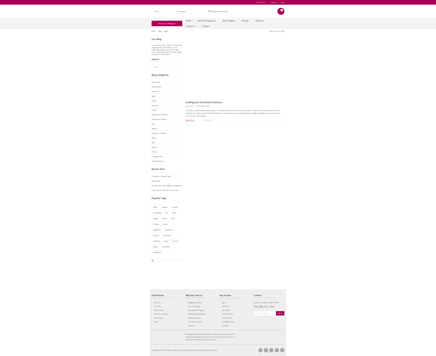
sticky (166, 241)
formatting (157, 213)
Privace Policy (159, 310)
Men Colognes (229, 20)
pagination (157, 230)
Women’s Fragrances (207, 20)
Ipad (153, 124)
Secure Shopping (194, 306)
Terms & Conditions (161, 314)
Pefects (154, 147)
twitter (155, 247)
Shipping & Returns (195, 302)
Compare (274, 2)
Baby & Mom (156, 87)
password (168, 230)
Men (153, 142)
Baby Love (155, 91)
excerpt (175, 207)
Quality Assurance (194, 318)
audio (155, 207)
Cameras (155, 105)
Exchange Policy (228, 322)
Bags (153, 96)
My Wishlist (226, 310)
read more (167, 235)
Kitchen (154, 129)
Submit (280, 313)
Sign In (224, 302)
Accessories (156, 82)
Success (175, 241)
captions (165, 207)
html (174, 213)
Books (154, 101)
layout (164, 218)
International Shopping (196, 310)
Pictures (156, 235)
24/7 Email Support (195, 322)
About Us (157, 302)
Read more (190, 120)
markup (156, 224)
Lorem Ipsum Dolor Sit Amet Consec (165, 190)
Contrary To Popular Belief (161, 176)
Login (282, 2)
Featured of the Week (160, 115)
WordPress (157, 252)
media (165, 224)
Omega (206, 106)
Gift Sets (245, 20)
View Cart (225, 306)
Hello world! (156, 181)
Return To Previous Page (276, 31)
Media (154, 138)
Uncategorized (157, 156)
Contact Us (190, 26)
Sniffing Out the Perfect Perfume (204, 102)
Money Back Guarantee (196, 314)
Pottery (154, 152)
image (155, 218)
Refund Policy (227, 318)
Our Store (157, 306)
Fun (166, 213)
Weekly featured (158, 161)
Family (154, 110)
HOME (188, 20)
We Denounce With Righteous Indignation (167, 186)
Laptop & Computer (159, 133)
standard (156, 241)
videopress (166, 247)
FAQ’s (156, 322)
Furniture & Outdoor (159, 119)
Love (173, 218)
